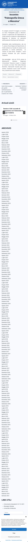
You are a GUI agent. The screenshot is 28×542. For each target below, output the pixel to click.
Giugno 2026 (5, 136)
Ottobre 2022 (5, 226)
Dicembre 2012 (6, 472)
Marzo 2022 (5, 241)
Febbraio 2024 (6, 193)
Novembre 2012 (6, 475)
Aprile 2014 (5, 439)
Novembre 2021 (6, 249)
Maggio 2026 (5, 138)
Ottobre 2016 (5, 376)
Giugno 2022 (5, 234)
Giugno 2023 (5, 209)
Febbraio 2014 (6, 443)
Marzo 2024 (5, 191)
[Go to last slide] (4, 112)
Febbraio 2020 (6, 293)
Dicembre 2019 (6, 297)
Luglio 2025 (5, 157)
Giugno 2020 (5, 285)
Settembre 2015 (6, 403)
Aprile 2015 (5, 414)
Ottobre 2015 (5, 401)
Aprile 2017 (5, 364)
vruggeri (6, 24)
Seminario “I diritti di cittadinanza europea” (20, 87)
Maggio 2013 (5, 462)
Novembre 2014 (6, 424)
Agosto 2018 (5, 330)
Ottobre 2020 (5, 276)
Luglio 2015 (5, 408)
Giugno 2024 (5, 184)
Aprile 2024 (5, 188)
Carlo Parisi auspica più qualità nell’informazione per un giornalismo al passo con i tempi (7, 88)
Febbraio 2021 (5, 268)
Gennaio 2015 (5, 420)
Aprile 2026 (5, 140)
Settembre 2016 (6, 378)
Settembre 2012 (6, 479)
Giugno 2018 (5, 335)
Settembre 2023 (6, 203)
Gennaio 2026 (5, 147)
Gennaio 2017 (5, 370)
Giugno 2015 (5, 410)
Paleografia (18, 74)
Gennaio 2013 (5, 470)
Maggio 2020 (5, 287)
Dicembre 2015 (6, 397)
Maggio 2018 (5, 337)
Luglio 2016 (5, 383)
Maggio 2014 (5, 437)
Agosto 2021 (5, 255)
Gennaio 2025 (5, 170)
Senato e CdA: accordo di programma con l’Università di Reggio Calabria (13, 111)
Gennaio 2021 (5, 270)
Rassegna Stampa (9, 506)
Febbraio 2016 (6, 393)
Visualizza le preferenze (14, 536)
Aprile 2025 (5, 163)
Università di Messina (10, 508)
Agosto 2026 (5, 132)
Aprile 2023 (5, 213)
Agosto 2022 (5, 230)
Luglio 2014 (5, 433)
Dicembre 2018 (6, 322)
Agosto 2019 (5, 305)
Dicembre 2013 (6, 447)
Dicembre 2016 (6, 372)
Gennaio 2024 (5, 195)
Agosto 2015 (5, 406)
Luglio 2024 (5, 182)
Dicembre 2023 (6, 197)
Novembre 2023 (6, 199)
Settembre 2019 (6, 303)
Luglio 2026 (5, 134)
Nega (14, 533)
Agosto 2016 (5, 381)
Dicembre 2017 (6, 347)
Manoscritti (11, 74)
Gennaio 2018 (5, 345)
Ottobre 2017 (5, 351)
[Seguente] (24, 112)
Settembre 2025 (6, 155)
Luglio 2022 (5, 232)
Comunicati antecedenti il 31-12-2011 (14, 504)
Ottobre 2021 (5, 251)
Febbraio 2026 (6, 145)
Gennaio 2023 (5, 220)
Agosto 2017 (5, 355)
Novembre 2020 (6, 274)
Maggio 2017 (5, 362)
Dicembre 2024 (6, 172)
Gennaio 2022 (5, 245)
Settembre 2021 (6, 253)
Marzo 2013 (5, 466)
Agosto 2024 (5, 180)
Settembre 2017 (6, 353)
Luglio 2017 (5, 358)
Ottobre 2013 (5, 452)
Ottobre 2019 (5, 301)
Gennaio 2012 (5, 495)
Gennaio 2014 (5, 445)
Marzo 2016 (5, 391)
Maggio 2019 (5, 312)
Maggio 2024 (5, 186)
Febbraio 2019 (6, 318)
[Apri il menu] (25, 4)
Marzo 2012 (5, 491)
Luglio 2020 (5, 282)
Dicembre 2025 (6, 149)
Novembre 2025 (6, 151)
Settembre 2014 (6, 429)
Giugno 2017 (5, 360)
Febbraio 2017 (5, 368)
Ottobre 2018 (5, 326)
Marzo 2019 (5, 316)
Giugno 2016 (5, 385)
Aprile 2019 (5, 314)
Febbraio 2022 (6, 243)
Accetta (14, 529)
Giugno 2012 (5, 485)
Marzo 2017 (5, 366)
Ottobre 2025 (5, 153)
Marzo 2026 (5, 142)
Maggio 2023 (5, 211)
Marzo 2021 (5, 266)
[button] (26, 516)
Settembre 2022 (6, 228)
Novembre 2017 (6, 349)
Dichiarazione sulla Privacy (16, 540)
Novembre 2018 (6, 324)
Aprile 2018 (5, 339)
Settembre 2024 (6, 178)
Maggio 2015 (5, 412)
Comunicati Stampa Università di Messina (14, 10)
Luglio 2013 (5, 458)
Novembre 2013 (6, 449)
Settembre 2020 (6, 278)
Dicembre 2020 (6, 272)
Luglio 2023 (5, 207)
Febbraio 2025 (6, 168)
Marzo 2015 (5, 416)
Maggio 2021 (5, 262)
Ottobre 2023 (5, 201)
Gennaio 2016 (5, 395)
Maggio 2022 (5, 236)
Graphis (5, 74)
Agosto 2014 (5, 431)
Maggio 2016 (5, 387)
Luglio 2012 (5, 483)
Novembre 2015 (6, 399)
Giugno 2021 (5, 259)
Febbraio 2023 (6, 218)
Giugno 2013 (5, 460)
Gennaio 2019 (5, 320)
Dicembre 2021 (6, 247)
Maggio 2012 (5, 487)
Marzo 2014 (5, 441)
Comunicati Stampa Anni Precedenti (14, 8)
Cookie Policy (8, 540)
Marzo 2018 (5, 341)
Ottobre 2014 (5, 426)
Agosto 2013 (5, 456)
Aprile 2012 (5, 489)
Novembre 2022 (6, 224)
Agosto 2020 (5, 280)
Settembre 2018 (6, 328)
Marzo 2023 (5, 216)
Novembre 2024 (6, 174)
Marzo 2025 (5, 165)
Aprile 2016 (5, 389)
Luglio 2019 (5, 307)
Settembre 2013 (6, 454)
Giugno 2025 (5, 159)
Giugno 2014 (5, 435)
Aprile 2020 (5, 289)
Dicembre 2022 (6, 222)
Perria (4, 77)
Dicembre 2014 (6, 422)
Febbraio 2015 (5, 418)
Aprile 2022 (5, 239)
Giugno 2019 (5, 310)
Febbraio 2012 (5, 493)
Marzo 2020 (5, 291)
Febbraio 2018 (5, 343)
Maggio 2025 (5, 161)
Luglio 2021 (5, 257)
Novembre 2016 (6, 374)
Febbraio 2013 (6, 468)
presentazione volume (13, 77)
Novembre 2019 (6, 299)
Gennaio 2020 (5, 295)
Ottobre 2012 (5, 477)
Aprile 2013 (5, 464)
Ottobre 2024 (5, 176)
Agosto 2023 (5, 205)
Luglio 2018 (5, 332)
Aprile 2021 (5, 264)
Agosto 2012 (5, 481)
